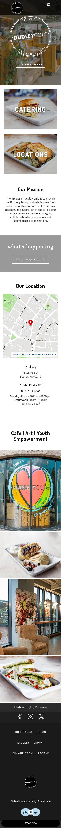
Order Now (30, 823)
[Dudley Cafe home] (17, 8)
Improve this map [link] (47, 354)
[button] (30, 491)
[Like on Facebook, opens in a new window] (20, 717)
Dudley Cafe (30, 782)
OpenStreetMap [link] (31, 354)
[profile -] (48, 5)
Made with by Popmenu (24, 707)
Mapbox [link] (17, 354)
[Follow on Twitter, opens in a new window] (41, 717)
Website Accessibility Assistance (30, 801)
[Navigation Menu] (56, 5)
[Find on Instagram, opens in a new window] (31, 717)
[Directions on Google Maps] (30, 325)
